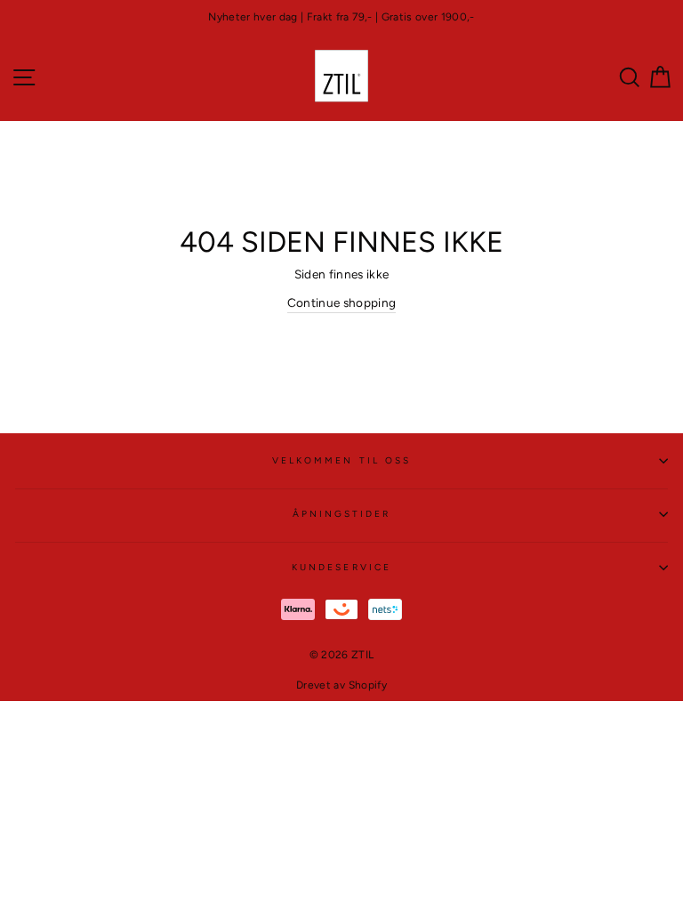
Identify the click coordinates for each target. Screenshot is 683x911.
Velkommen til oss (341, 460)
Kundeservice (341, 567)
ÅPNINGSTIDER (342, 514)
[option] (341, 17)
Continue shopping (342, 302)
